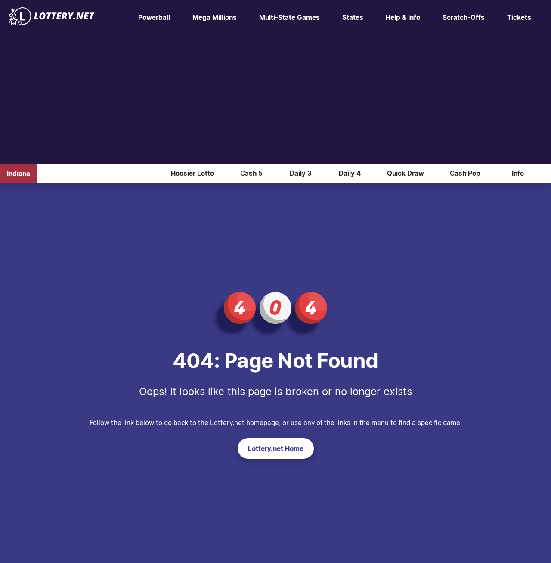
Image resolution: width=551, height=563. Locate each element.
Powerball (154, 17)
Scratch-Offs (464, 17)
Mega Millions (214, 17)
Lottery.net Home (275, 448)
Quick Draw (405, 173)
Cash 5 (251, 173)
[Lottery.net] (52, 23)
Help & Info (403, 17)
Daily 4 (350, 173)
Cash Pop (465, 173)
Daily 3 (301, 173)
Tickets (519, 17)
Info (518, 173)
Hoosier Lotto (192, 173)
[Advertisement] (275, 99)
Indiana (18, 173)
